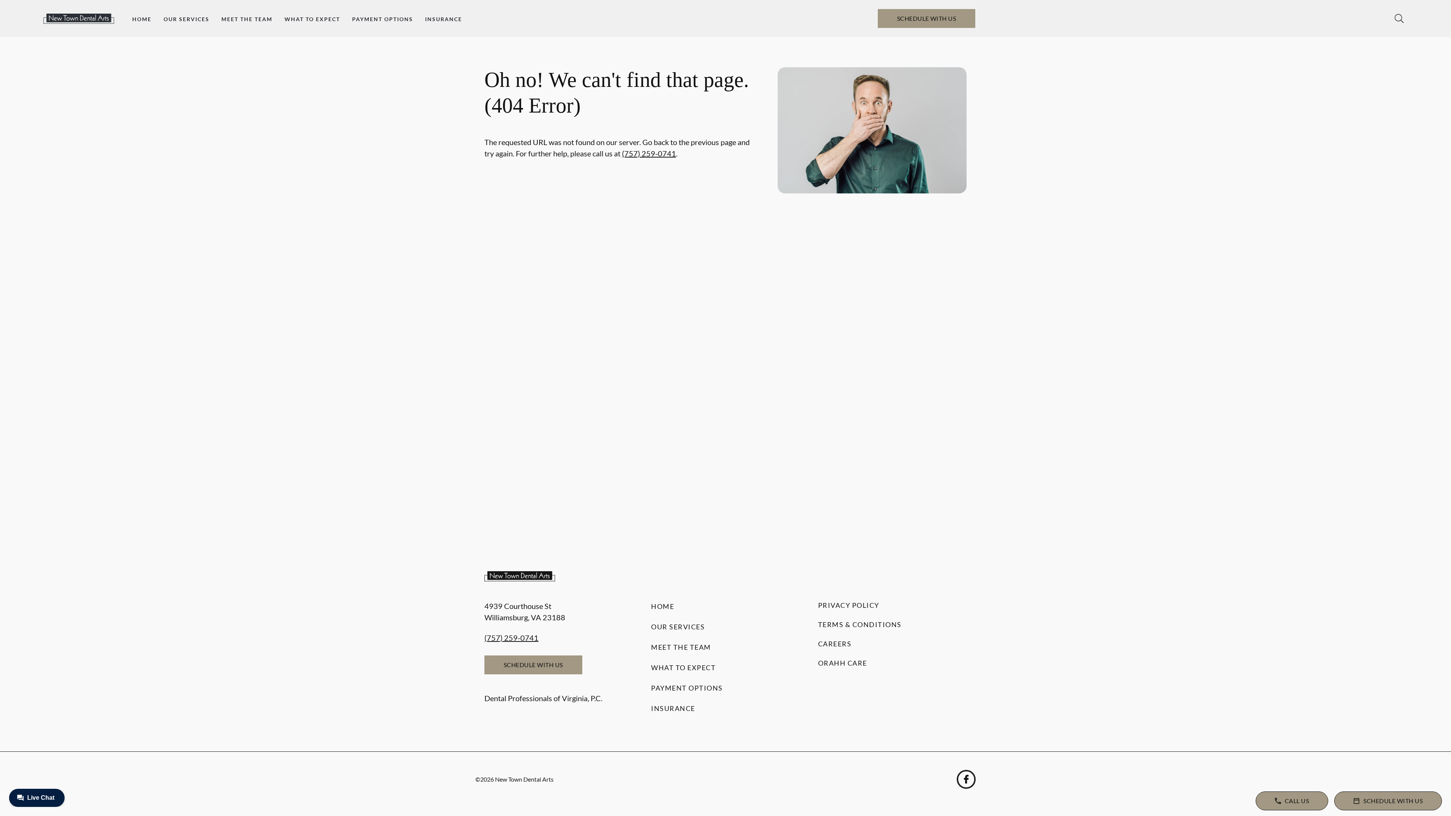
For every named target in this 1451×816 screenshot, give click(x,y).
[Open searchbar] (1399, 18)
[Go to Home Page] (78, 19)
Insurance (443, 19)
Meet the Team (246, 19)
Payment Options (382, 19)
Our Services (186, 19)
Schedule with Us (926, 18)
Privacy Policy (848, 605)
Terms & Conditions (860, 624)
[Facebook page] (966, 779)
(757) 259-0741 (649, 153)
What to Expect (312, 19)
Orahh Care (842, 663)
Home (142, 19)
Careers (835, 644)
